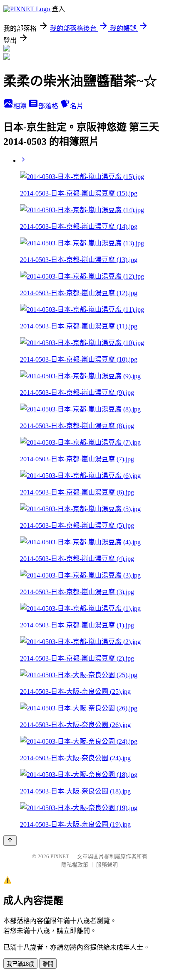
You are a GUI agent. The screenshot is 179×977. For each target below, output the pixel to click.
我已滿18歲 (20, 964)
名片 (76, 106)
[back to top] (10, 840)
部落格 (49, 106)
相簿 (20, 106)
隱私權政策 (74, 865)
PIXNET (59, 856)
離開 (47, 964)
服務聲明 (107, 865)
